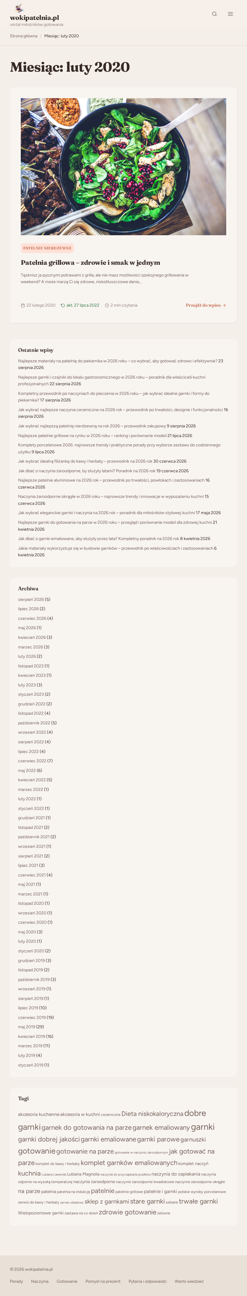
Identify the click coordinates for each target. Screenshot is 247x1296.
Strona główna (23, 36)
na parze (29, 1191)
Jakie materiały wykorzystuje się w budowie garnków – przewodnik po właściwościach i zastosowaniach (115, 548)
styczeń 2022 (31, 808)
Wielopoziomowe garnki (41, 1213)
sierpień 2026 (31, 599)
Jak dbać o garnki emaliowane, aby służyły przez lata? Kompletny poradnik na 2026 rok (98, 538)
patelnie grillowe (129, 1191)
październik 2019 (34, 979)
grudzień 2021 (31, 817)
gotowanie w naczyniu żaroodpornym (141, 1152)
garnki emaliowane (108, 1139)
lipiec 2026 (28, 608)
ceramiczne (110, 1114)
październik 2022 (34, 723)
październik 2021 (34, 836)
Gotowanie (67, 1281)
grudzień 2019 (31, 960)
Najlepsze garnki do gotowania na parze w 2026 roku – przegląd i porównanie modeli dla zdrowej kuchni (115, 522)
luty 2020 (27, 941)
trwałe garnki (198, 1201)
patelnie (102, 1191)
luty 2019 (26, 1055)
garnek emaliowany (161, 1127)
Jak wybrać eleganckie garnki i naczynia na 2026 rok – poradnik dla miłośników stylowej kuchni (106, 512)
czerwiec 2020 (32, 922)
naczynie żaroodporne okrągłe (200, 1181)
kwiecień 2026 (32, 637)
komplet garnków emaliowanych (129, 1163)
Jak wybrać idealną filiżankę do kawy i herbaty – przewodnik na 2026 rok (85, 461)
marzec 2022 (30, 789)
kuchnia (29, 1173)
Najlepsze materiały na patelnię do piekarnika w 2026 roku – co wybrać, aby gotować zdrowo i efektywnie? (117, 361)
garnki (203, 1126)
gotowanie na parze (85, 1151)
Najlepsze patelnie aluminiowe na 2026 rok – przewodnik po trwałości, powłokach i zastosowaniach (111, 480)
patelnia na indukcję (73, 1191)
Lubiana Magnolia (83, 1174)
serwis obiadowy (72, 1202)
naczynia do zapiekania (176, 1174)
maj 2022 (27, 770)
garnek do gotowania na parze (87, 1127)
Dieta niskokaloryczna (152, 1113)
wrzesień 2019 (31, 989)
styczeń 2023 (31, 694)
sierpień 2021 (30, 856)
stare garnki (147, 1201)
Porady (16, 1281)
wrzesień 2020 (32, 913)
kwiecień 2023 (32, 675)
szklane (172, 1202)
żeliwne (163, 1213)
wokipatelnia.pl (34, 17)
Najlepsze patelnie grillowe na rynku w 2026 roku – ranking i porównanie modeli (92, 435)
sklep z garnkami (107, 1201)
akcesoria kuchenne (38, 1114)
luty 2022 (27, 798)
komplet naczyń (193, 1163)
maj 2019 (26, 1026)
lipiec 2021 (28, 865)
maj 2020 (27, 932)
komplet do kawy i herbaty (58, 1163)
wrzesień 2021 (31, 846)
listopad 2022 (31, 713)
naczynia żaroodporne (94, 1181)
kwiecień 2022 (32, 779)
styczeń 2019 (30, 1065)
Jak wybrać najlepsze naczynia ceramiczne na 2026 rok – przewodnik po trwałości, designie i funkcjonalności (120, 409)
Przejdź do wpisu (203, 305)
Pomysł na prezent (103, 1281)
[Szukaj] (214, 13)
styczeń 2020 (31, 951)
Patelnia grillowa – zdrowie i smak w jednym (90, 262)
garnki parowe (158, 1139)
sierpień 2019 (30, 998)
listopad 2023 (31, 666)
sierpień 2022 (31, 742)
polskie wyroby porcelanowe (202, 1191)
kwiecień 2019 (31, 1036)
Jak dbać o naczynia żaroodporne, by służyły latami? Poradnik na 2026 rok (86, 470)
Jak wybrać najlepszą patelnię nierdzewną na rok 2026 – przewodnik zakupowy (92, 426)
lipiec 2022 (28, 751)
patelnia (48, 1191)
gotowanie (36, 1151)
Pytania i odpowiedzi (148, 1281)
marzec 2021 (30, 894)
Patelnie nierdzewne (47, 248)
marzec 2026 (30, 647)
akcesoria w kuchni (80, 1114)
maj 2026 (27, 627)
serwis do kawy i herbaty (38, 1202)
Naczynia (39, 1281)
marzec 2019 (30, 1045)
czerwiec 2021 (32, 875)
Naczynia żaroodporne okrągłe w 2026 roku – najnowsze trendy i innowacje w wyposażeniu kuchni (111, 496)
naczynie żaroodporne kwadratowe (145, 1181)
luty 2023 (27, 685)
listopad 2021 (30, 827)
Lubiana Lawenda (54, 1174)
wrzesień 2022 (32, 732)
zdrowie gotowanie (127, 1212)
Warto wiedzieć (189, 1281)
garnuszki (193, 1139)
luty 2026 (27, 656)
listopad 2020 (31, 903)
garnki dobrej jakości (49, 1139)
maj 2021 (26, 884)
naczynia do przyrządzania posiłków (125, 1174)
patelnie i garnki (160, 1191)
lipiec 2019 (28, 1007)
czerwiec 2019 (32, 1017)
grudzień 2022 (31, 704)
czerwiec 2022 (32, 761)
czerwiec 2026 (32, 618)
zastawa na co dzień (81, 1213)
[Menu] (230, 13)
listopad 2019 (30, 970)
